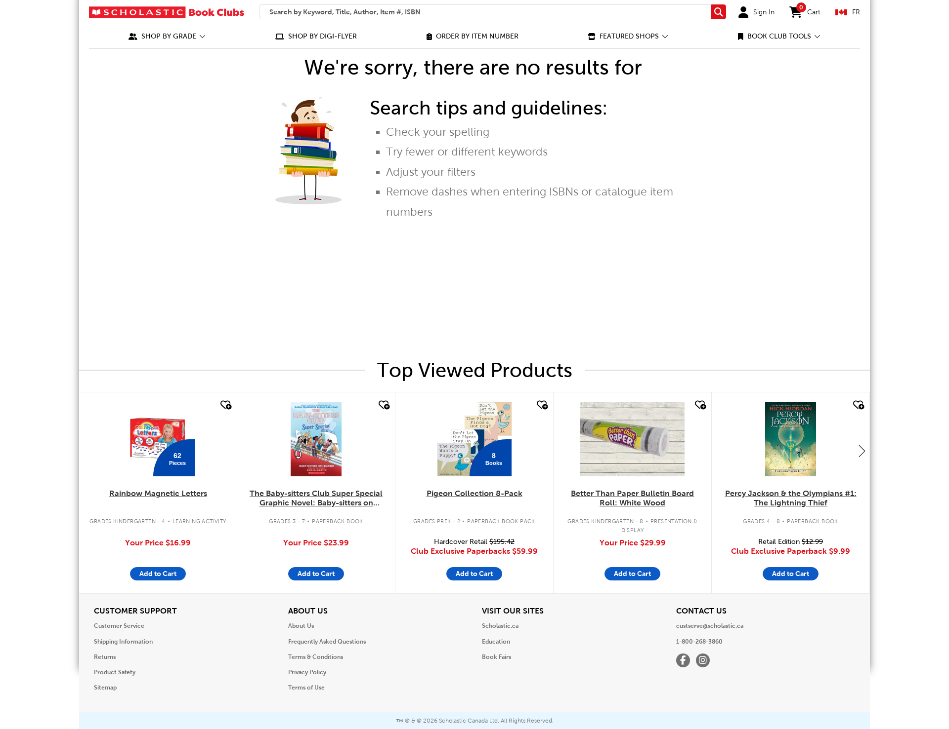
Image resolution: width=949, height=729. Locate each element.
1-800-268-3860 (699, 641)
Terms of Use (306, 687)
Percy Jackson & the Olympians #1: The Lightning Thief (791, 498)
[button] (167, 36)
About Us (301, 625)
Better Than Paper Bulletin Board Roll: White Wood (632, 498)
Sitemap (105, 687)
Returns (105, 656)
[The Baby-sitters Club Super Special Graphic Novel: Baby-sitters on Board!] (316, 439)
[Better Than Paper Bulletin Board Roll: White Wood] (632, 439)
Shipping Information (123, 641)
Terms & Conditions (315, 656)
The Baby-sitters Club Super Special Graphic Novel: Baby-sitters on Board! (316, 498)
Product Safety (114, 672)
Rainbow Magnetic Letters (158, 493)
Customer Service (119, 625)
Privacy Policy (307, 672)
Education (496, 641)
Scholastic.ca (500, 625)
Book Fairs (496, 656)
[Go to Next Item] (862, 451)
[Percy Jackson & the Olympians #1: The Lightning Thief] (790, 439)
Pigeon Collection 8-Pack (474, 493)
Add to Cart (157, 573)
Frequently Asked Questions (327, 641)
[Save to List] (225, 405)
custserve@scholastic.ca (709, 625)
